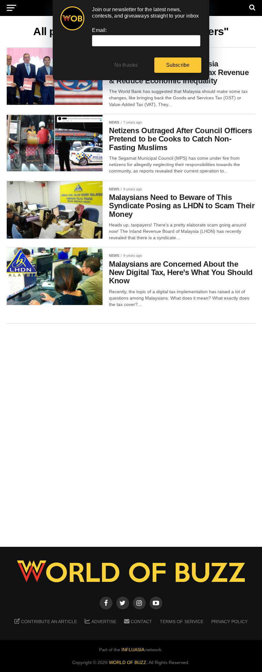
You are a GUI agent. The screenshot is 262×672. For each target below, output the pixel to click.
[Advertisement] (131, 431)
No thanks (126, 65)
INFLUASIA (132, 649)
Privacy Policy (229, 621)
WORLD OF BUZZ (127, 662)
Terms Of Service (182, 621)
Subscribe (178, 65)
